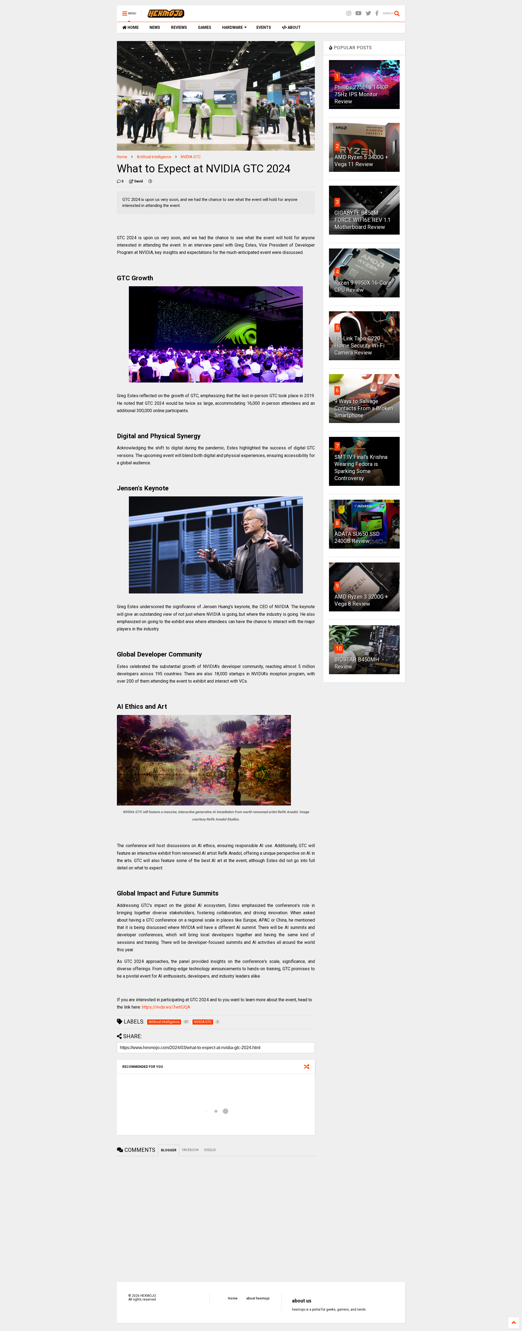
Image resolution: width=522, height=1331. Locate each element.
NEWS (155, 27)
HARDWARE (232, 27)
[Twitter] (368, 13)
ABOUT (294, 27)
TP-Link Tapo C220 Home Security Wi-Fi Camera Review (359, 345)
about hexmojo (258, 1298)
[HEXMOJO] (165, 15)
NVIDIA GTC (191, 157)
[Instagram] (348, 13)
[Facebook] (377, 13)
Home (122, 157)
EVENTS (263, 27)
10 (339, 648)
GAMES (204, 27)
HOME (133, 27)
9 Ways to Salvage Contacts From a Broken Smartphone (363, 408)
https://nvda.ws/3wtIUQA (166, 1007)
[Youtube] (358, 13)
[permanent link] (150, 181)
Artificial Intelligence (154, 157)
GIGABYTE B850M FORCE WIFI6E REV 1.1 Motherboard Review (362, 220)
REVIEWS (179, 27)
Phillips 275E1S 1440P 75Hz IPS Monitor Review (361, 94)
